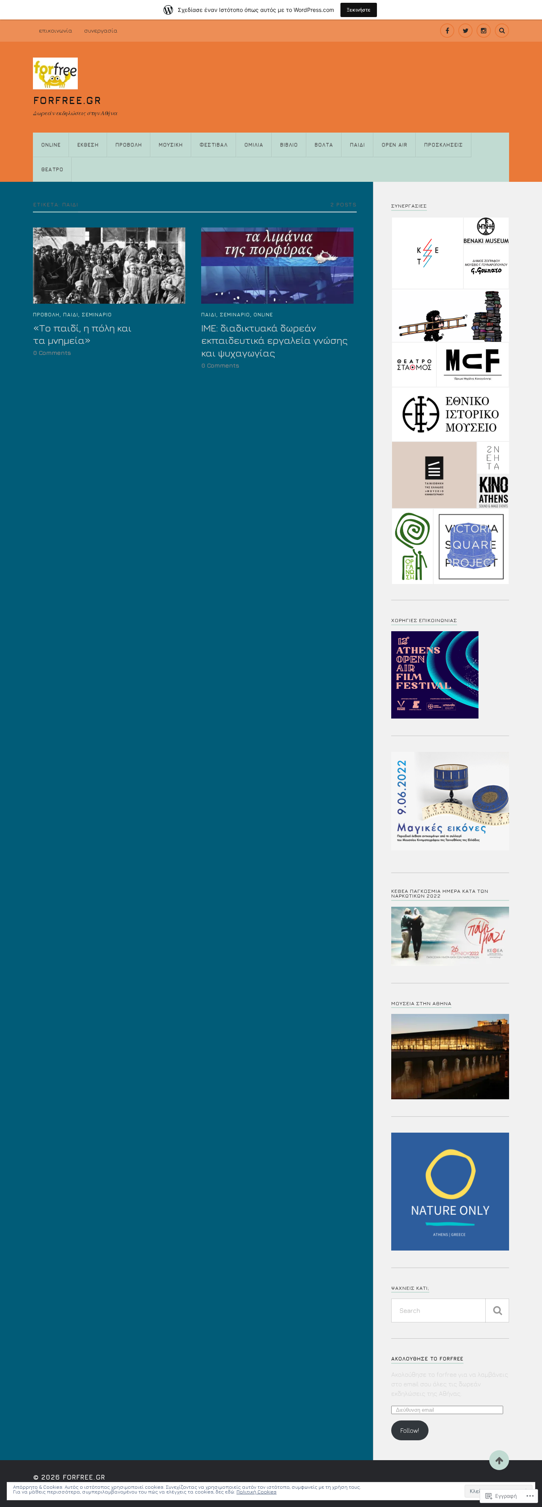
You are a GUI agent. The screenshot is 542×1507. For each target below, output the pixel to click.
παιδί (357, 145)
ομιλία (253, 145)
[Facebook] (447, 30)
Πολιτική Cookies (256, 1492)
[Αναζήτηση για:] (450, 1310)
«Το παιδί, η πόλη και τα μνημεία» (82, 334)
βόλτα (324, 145)
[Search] (502, 30)
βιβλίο (289, 145)
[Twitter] (465, 30)
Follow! (409, 1430)
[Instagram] (484, 30)
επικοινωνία (55, 30)
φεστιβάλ (214, 145)
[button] (427, 253)
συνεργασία (100, 30)
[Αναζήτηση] (497, 1310)
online (51, 145)
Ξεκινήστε (359, 10)
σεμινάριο (97, 315)
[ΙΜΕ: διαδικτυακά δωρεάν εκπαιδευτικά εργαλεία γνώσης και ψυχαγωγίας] (277, 265)
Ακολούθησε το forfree (427, 1359)
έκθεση (88, 145)
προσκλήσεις (443, 145)
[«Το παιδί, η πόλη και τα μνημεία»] (109, 265)
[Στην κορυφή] (499, 1460)
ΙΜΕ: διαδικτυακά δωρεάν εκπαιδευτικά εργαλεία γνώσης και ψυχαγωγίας (274, 340)
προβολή (128, 145)
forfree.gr (67, 100)
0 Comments (52, 352)
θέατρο (52, 169)
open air (394, 145)
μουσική (171, 145)
